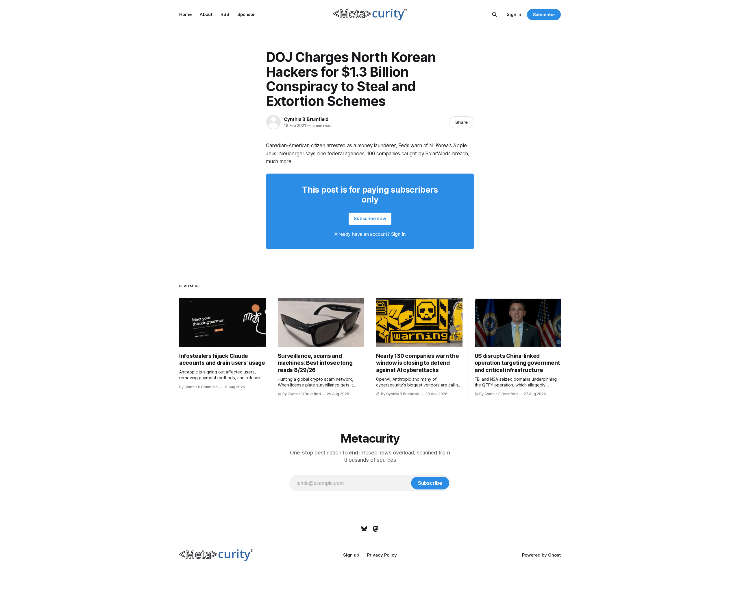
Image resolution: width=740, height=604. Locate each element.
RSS (225, 14)
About (206, 14)
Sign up (351, 555)
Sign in (514, 14)
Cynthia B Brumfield (306, 119)
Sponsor (246, 14)
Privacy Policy (382, 555)
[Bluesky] (364, 529)
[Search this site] (494, 14)
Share (461, 122)
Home (185, 14)
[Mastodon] (376, 529)
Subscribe (544, 14)
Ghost (554, 555)
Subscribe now (370, 218)
